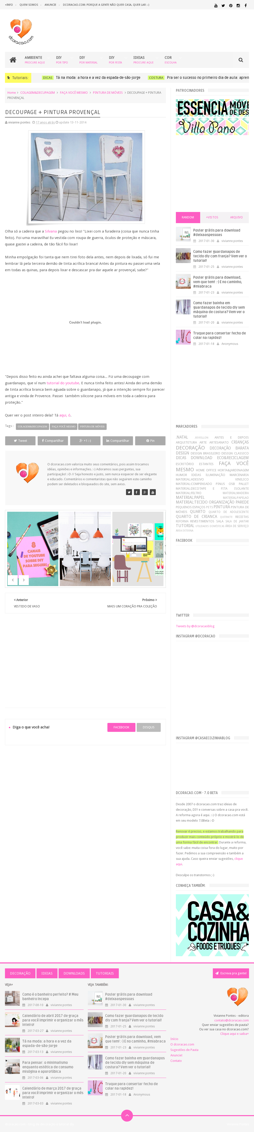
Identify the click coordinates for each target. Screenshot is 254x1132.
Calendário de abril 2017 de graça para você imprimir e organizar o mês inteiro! (52, 1020)
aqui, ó (64, 415)
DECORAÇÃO (190, 448)
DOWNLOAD (201, 457)
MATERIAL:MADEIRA (236, 493)
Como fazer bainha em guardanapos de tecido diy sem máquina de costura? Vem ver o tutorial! (219, 310)
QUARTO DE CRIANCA (196, 516)
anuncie (50, 4)
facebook (121, 727)
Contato (176, 1061)
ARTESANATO (219, 442)
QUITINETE (226, 516)
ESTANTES (206, 464)
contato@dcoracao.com (231, 1020)
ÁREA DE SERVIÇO (237, 526)
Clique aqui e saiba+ (234, 1034)
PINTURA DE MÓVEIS (108, 92)
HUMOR (181, 475)
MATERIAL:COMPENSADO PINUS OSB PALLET (212, 484)
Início (174, 1039)
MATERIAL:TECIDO (192, 502)
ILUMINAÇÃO (215, 475)
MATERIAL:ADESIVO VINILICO (212, 479)
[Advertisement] (85, 654)
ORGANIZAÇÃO (221, 502)
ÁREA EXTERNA (184, 530)
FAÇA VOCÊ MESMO (74, 92)
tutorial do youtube (63, 383)
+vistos (212, 217)
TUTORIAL (185, 525)
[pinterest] (230, 5)
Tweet (22, 441)
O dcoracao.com (182, 1044)
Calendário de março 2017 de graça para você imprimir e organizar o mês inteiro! (52, 1093)
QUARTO (197, 511)
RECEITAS (242, 517)
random (188, 217)
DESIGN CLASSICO (235, 453)
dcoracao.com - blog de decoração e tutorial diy (39, 1124)
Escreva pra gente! (233, 973)
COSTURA (154, 78)
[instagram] (238, 5)
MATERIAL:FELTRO (188, 493)
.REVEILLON (201, 437)
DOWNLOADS (74, 973)
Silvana (51, 231)
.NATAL (182, 437)
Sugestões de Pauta (184, 1050)
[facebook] (245, 5)
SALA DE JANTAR (237, 521)
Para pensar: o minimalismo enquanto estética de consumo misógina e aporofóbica (47, 1067)
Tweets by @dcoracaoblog (195, 626)
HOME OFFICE (206, 470)
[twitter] (223, 5)
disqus (149, 727)
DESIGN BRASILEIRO (205, 453)
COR (171, 60)
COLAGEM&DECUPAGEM (37, 92)
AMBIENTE (35, 60)
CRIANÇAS (240, 442)
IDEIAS (143, 60)
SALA (219, 521)
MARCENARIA (239, 475)
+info (9, 4)
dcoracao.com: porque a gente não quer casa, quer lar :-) (106, 4)
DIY (62, 60)
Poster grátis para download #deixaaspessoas (216, 232)
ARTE (203, 442)
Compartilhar (54, 441)
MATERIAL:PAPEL (190, 497)
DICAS (45, 78)
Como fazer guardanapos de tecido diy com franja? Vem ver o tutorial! (220, 256)
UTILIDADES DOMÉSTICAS (209, 526)
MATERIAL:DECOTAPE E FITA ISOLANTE (212, 488)
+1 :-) (87, 441)
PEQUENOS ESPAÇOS (190, 507)
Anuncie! (176, 1055)
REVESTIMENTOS (202, 521)
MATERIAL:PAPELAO (236, 498)
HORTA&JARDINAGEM (233, 470)
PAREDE (242, 502)
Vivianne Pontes (238, 1124)
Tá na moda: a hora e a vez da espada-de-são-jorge (96, 77)
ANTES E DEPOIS (232, 437)
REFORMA (182, 521)
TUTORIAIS (105, 973)
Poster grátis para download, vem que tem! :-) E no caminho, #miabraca (217, 282)
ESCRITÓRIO (185, 464)
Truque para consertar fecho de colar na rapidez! (219, 335)
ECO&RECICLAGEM (233, 457)
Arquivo (236, 217)
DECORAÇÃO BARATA (229, 448)
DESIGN (182, 453)
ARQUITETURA (186, 442)
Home (11, 92)
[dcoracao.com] (129, 492)
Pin (152, 441)
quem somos (29, 4)
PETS (209, 507)
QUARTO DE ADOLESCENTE (229, 512)
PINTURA (222, 507)
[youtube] (216, 5)
